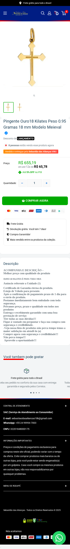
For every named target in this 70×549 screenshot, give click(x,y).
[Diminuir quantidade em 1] (22, 183)
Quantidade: (9, 183)
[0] (64, 13)
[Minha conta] (49, 13)
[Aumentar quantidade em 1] (46, 183)
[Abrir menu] (5, 13)
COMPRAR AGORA (37, 200)
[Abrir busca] (43, 13)
